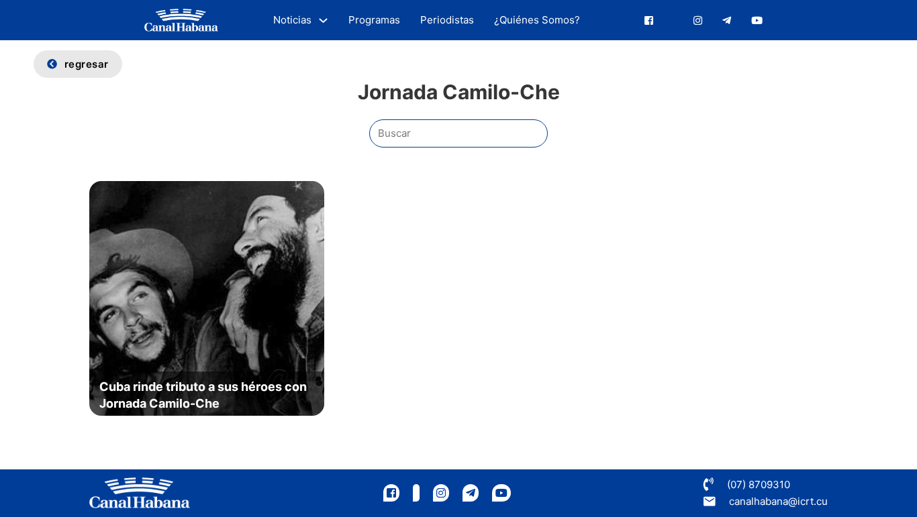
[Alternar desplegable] (323, 20)
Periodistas (447, 19)
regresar (86, 64)
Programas (374, 19)
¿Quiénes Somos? (537, 19)
